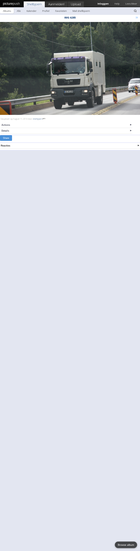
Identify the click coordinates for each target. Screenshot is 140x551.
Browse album (126, 544)
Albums (7, 11)
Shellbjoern (34, 4)
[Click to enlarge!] (70, 68)
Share (6, 138)
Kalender (31, 11)
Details (5, 130)
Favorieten (61, 11)
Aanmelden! (56, 4)
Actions (5, 125)
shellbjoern (38, 118)
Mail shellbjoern (81, 11)
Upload (76, 4)
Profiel (45, 11)
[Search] (135, 11)
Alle (19, 11)
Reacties (5, 145)
